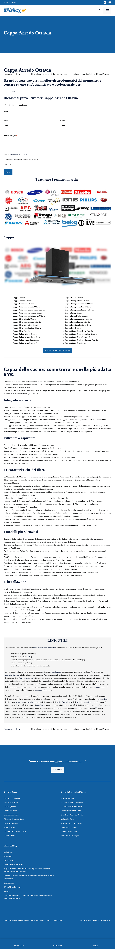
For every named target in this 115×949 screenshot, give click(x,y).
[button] (99, 10)
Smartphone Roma (10, 811)
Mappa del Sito (85, 920)
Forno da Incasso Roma (12, 798)
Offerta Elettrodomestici (12, 887)
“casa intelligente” (26, 678)
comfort (39, 705)
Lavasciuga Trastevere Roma (71, 811)
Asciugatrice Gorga (67, 819)
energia (30, 702)
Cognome (62, 120)
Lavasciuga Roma (10, 807)
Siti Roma (34, 920)
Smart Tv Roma (9, 827)
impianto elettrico (12, 675)
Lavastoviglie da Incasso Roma (15, 831)
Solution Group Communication (50, 920)
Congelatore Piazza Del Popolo (72, 815)
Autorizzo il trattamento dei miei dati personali (22, 159)
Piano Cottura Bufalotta (69, 827)
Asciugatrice (8, 852)
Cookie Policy (106, 920)
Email (6, 125)
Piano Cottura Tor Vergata (70, 836)
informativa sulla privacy (19, 155)
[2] (96, 708)
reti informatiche (64, 702)
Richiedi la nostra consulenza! (57, 350)
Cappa (12, 91)
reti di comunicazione (86, 702)
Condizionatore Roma (11, 815)
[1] (30, 656)
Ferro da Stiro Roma (11, 802)
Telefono (62, 125)
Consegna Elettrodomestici (13, 864)
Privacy (96, 920)
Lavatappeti (8, 856)
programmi (95, 687)
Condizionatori (9, 883)
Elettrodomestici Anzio (69, 831)
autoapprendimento (43, 690)
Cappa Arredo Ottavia (12, 729)
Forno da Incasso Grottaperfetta (72, 802)
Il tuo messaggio (10, 136)
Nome (6, 120)
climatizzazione (101, 699)
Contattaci (57, 770)
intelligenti (56, 672)
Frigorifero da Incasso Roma (14, 819)
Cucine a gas (8, 860)
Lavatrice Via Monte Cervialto (71, 823)
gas (23, 702)
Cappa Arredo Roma (11, 823)
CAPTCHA (8, 164)
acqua (18, 702)
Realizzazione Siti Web (21, 920)
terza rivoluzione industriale (44, 647)
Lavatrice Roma (9, 836)
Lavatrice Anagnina (67, 798)
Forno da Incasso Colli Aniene (71, 807)
